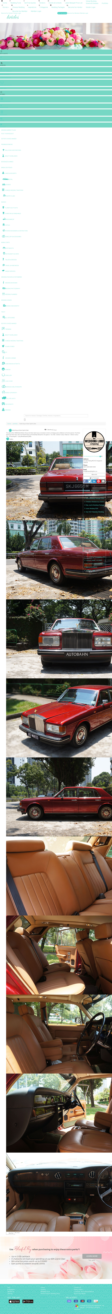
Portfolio (105, 3)
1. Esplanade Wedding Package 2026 (95, 495)
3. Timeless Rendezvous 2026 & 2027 (95, 502)
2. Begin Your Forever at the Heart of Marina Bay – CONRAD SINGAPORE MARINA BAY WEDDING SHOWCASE (95, 527)
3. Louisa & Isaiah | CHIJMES (93, 560)
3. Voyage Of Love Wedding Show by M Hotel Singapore (95, 531)
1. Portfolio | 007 (89, 553)
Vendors (42, 3)
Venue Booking (91, 1)
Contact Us (77, 1287)
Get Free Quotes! (62, 13)
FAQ (8, 1287)
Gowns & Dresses (92, 3)
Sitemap (10, 1293)
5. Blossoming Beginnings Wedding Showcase (95, 538)
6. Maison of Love (89, 541)
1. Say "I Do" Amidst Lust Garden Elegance (95, 524)
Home (5, 3)
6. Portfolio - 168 (89, 570)
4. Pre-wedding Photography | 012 (94, 564)
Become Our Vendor (75, 7)
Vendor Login (90, 7)
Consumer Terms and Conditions (84, 1291)
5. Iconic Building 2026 (91, 508)
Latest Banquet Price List (73, 3)
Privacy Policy (78, 1289)
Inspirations (32, 7)
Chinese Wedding (18, 7)
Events (43, 1287)
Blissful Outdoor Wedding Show (50, 1293)
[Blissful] (14, 1301)
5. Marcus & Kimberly (90, 567)
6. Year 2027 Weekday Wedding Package (95, 512)
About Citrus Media (79, 1293)
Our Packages (95, 478)
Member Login (36, 11)
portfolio (15, 423)
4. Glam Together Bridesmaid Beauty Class (95, 534)
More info (94, 474)
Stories (5, 7)
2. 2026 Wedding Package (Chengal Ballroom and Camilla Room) (95, 498)
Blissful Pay (10, 1291)
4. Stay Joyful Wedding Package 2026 (95, 505)
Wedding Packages (58, 7)
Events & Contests (55, 3)
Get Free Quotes (30, 3)
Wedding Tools (15, 3)
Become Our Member (19, 11)
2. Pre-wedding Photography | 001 (94, 557)
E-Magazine (44, 7)
